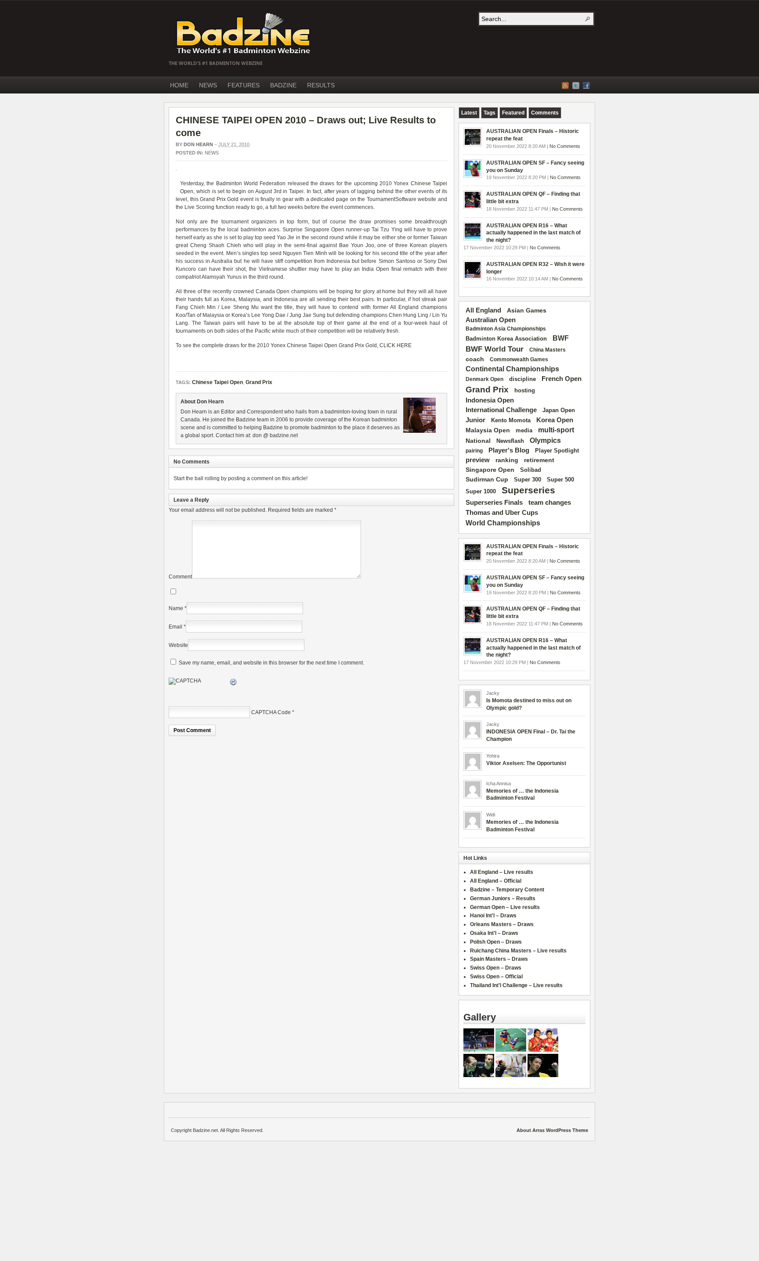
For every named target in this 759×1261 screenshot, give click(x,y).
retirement (539, 459)
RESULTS (321, 85)
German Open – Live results (505, 907)
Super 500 (560, 479)
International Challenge (501, 409)
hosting (524, 391)
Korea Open (554, 420)
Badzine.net (244, 34)
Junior (475, 420)
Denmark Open (484, 379)
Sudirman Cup (487, 479)
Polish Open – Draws (496, 942)
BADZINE (283, 85)
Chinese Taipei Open (217, 382)
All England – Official (495, 881)
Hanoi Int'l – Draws (493, 916)
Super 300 (527, 480)
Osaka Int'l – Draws (494, 933)
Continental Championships (512, 369)
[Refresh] (234, 683)
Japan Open (558, 410)
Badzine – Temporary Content (507, 890)
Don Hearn (198, 144)
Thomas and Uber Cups (502, 512)
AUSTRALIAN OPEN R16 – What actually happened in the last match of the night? (533, 233)
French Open (562, 378)
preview (478, 459)
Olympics (545, 440)
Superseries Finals (494, 502)
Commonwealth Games (519, 359)
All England (483, 310)
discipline (522, 379)
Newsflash (510, 441)
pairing (474, 451)
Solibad (530, 470)
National (478, 440)
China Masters (547, 350)
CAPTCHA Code (271, 712)
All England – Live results (501, 872)
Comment (180, 577)
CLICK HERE (396, 345)
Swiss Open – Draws (495, 968)
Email (175, 627)
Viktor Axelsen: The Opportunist (526, 763)
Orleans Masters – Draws (502, 924)
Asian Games (526, 310)
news (212, 152)
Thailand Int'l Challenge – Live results (516, 985)
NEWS (208, 85)
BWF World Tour (495, 349)
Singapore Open (490, 469)
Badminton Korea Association (506, 338)
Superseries (528, 490)
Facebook (586, 85)
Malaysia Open (488, 430)
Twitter (575, 85)
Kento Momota (511, 420)
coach (475, 359)
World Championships (503, 523)
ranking (506, 459)
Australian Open (491, 319)
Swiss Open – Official (496, 977)
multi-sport (556, 430)
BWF (561, 338)
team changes (549, 502)
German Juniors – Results (502, 898)
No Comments (564, 146)
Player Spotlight (557, 450)
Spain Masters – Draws (499, 959)
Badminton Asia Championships (506, 329)
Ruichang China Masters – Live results (518, 951)
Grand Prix (213, 199)
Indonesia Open (490, 400)
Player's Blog (508, 450)
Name (176, 608)
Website (178, 645)
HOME (179, 85)
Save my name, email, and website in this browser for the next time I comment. (271, 663)
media (524, 430)
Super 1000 (481, 492)
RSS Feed (565, 85)
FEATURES (244, 85)
